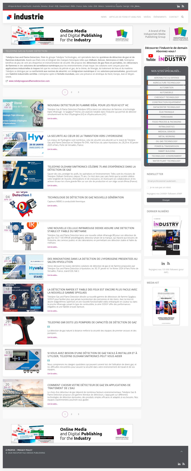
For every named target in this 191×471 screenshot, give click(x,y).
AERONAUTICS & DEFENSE (166, 77)
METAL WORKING (166, 136)
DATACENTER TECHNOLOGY (166, 107)
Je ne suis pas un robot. (160, 187)
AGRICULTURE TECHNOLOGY (166, 82)
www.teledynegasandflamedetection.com (29, 81)
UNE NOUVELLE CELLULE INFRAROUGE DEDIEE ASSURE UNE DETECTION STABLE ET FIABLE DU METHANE (91, 229)
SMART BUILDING (166, 151)
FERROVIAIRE (167, 116)
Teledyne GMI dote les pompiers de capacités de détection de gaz (92, 322)
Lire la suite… (53, 118)
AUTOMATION (166, 87)
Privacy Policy (24, 450)
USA (132, 6)
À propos (10, 450)
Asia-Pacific (27, 6)
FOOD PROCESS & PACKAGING (166, 121)
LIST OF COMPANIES (15, 455)
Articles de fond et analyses (125, 16)
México (101, 6)
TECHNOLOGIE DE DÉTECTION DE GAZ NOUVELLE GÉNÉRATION (86, 197)
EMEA (73, 6)
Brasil (51, 6)
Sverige (126, 6)
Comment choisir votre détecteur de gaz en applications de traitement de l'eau (89, 386)
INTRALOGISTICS (167, 126)
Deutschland (64, 6)
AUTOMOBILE (166, 92)
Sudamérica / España (113, 6)
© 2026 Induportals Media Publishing (25, 452)
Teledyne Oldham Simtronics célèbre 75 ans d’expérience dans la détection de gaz (92, 168)
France (79, 6)
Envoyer (166, 200)
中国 (56, 6)
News (104, 16)
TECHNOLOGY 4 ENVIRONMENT (167, 156)
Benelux (44, 6)
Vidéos (147, 16)
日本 (95, 6)
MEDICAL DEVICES (166, 131)
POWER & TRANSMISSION (167, 146)
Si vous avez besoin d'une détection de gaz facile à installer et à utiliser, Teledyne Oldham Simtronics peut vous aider (92, 354)
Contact (174, 16)
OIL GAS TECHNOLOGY (166, 141)
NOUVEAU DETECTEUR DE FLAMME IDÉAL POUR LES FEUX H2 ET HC (88, 105)
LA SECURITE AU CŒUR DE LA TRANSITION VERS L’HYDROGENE (85, 136)
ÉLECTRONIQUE (166, 112)
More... (138, 6)
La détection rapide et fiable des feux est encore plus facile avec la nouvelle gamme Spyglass (92, 291)
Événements (160, 16)
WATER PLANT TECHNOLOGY (166, 160)
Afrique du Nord (14, 6)
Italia (85, 6)
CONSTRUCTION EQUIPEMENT (166, 102)
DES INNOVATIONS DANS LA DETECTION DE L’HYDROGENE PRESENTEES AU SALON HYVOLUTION (93, 260)
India (90, 6)
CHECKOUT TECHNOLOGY (167, 97)
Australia (36, 6)
